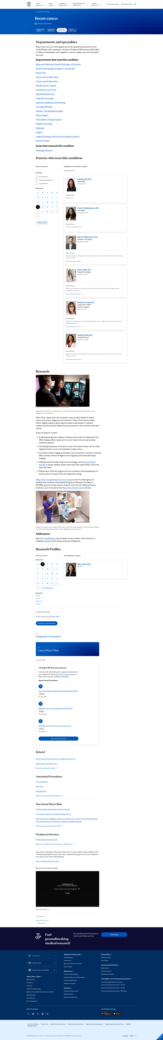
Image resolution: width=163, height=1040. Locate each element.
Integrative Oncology (44, 98)
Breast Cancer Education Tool (46, 764)
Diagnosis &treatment (51, 30)
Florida (38, 598)
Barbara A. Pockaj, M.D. (85, 302)
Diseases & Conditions (43, 11)
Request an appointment (46, 623)
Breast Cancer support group (64, 674)
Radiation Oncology (44, 123)
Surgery (39, 132)
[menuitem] (40, 30)
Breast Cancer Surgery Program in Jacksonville (55, 68)
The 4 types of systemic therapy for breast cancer (53, 814)
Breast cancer (46, 18)
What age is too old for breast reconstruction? (55, 726)
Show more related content (45, 768)
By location (39, 172)
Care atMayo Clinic (72, 30)
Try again (67, 893)
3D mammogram (42, 782)
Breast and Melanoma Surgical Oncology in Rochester (58, 64)
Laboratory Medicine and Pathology (51, 102)
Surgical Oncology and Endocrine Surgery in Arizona (57, 136)
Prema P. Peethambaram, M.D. (88, 208)
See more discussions (58, 739)
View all (38, 604)
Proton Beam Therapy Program (49, 119)
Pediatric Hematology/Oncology (49, 111)
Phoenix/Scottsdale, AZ (45, 180)
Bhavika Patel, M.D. (84, 179)
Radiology (40, 128)
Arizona (38, 595)
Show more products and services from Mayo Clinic (54, 844)
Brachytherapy (41, 791)
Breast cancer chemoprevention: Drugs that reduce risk (55, 759)
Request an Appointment (45, 23)
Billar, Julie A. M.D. (84, 564)
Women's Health (43, 140)
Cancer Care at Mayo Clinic (47, 77)
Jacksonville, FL (43, 183)
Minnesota (39, 601)
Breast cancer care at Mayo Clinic (48, 616)
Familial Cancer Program (46, 85)
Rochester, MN (43, 177)
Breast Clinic (41, 72)
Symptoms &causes (40, 30)
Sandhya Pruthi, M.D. (85, 335)
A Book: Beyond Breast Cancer (47, 840)
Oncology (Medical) (44, 106)
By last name (39, 188)
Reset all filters (42, 222)
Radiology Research (44, 150)
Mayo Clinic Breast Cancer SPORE (76, 488)
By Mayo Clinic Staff (43, 612)
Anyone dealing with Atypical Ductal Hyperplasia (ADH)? (58, 691)
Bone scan (39, 786)
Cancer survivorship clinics (47, 81)
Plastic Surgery (42, 115)
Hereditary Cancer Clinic (46, 89)
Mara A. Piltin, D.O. (84, 270)
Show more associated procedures (48, 796)
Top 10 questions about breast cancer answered (53, 809)
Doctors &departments (62, 30)
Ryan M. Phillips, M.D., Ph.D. (87, 237)
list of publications (48, 538)
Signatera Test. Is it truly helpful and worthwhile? (56, 708)
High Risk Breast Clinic (45, 94)
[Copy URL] (79, 889)
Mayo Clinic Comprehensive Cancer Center (54, 479)
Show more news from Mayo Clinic (48, 826)
